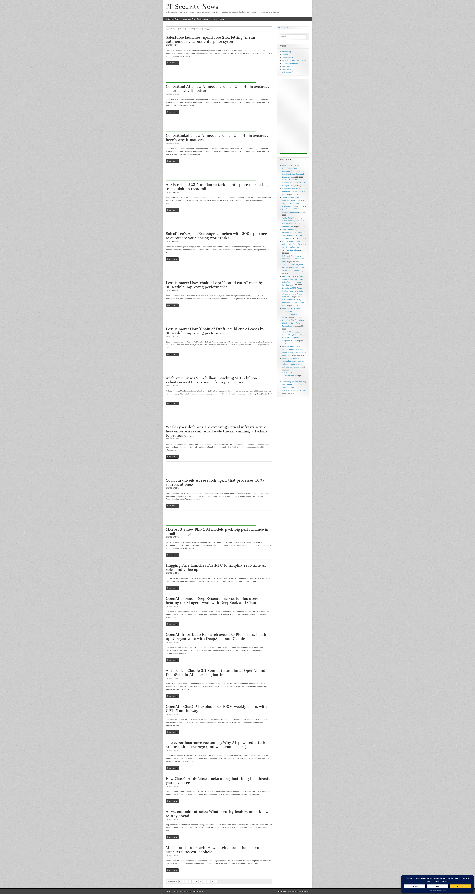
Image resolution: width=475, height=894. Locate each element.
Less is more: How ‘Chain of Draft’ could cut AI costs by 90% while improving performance (215, 331)
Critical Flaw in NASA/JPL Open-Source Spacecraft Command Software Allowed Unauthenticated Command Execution (293, 171)
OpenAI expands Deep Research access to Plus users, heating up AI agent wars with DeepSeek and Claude (213, 600)
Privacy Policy (287, 66)
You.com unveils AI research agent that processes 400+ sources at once (215, 482)
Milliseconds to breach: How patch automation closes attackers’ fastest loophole (212, 849)
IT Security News (192, 6)
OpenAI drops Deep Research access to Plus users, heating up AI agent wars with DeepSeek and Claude (217, 636)
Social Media (287, 69)
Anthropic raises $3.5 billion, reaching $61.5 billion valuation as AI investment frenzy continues (211, 380)
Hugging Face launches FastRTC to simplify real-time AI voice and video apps (216, 567)
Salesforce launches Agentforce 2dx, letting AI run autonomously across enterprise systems (210, 39)
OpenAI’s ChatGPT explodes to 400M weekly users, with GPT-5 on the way (216, 708)
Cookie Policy (287, 58)
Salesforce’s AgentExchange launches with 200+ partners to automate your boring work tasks (217, 235)
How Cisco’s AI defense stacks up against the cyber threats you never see (218, 780)
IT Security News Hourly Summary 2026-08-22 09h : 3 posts (293, 302)
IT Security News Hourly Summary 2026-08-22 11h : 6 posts (293, 191)
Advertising (219, 19)
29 (212, 881)
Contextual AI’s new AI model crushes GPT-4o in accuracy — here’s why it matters (217, 88)
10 (200, 881)
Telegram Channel (291, 72)
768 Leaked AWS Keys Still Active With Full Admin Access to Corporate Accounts (293, 267)
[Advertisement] (211, 77)
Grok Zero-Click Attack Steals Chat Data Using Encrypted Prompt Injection (293, 323)
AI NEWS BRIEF (172, 19)
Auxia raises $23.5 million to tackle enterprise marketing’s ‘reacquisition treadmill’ (218, 186)
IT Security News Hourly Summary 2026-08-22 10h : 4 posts (293, 259)
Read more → (172, 63)
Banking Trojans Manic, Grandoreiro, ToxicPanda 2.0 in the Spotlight (294, 183)
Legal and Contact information (195, 19)
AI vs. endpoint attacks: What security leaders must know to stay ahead (217, 813)
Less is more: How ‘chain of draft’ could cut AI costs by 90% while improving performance (214, 285)
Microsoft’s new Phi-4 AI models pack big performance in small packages (217, 531)
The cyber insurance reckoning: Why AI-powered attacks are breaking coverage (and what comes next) (216, 744)
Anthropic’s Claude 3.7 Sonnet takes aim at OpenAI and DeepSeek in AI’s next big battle (215, 672)
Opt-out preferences (290, 63)
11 (204, 881)
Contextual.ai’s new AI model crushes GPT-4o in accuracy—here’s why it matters (219, 137)
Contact (285, 55)
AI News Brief (282, 28)
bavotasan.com (304, 891)
